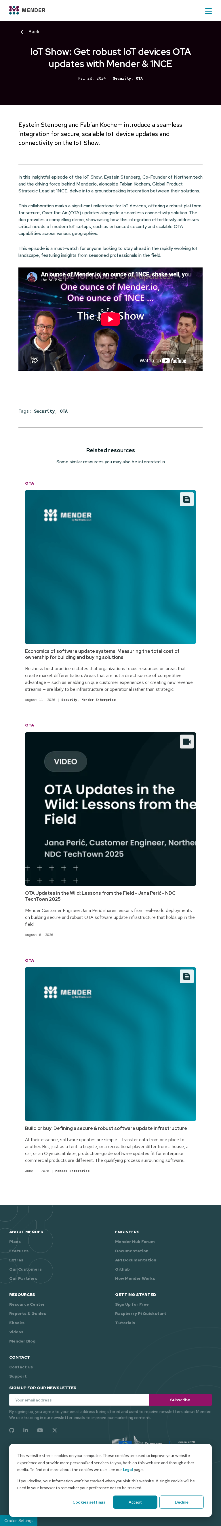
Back (33, 32)
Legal (128, 1469)
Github (122, 1269)
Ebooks (16, 1322)
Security (122, 78)
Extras (16, 1260)
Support (18, 1376)
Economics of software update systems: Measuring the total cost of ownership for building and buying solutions (102, 654)
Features (18, 1250)
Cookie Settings (18, 1520)
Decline (181, 1502)
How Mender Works (135, 1278)
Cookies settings (89, 1502)
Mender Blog (22, 1341)
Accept (135, 1502)
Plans (15, 1241)
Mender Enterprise (98, 700)
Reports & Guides (27, 1313)
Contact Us (21, 1367)
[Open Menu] (208, 11)
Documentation (131, 1250)
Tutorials (125, 1322)
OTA (139, 78)
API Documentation (135, 1260)
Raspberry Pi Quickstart (140, 1313)
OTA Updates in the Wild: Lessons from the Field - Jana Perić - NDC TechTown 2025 (100, 896)
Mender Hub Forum (135, 1241)
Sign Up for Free (132, 1304)
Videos (16, 1331)
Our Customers (25, 1269)
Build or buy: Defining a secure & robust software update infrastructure (106, 1128)
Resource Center (27, 1304)
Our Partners (23, 1278)
